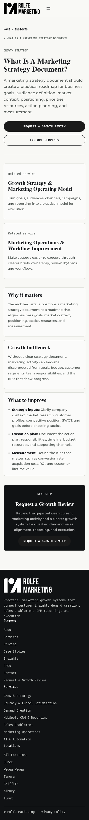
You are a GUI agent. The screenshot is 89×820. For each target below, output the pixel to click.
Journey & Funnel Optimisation (30, 703)
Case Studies (15, 651)
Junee (8, 762)
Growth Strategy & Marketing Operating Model (40, 186)
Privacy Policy (52, 812)
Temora (9, 776)
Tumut (8, 798)
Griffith (11, 784)
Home (7, 29)
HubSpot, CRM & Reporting (25, 717)
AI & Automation (17, 739)
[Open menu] (48, 8)
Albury (9, 791)
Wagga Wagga (14, 769)
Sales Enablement (18, 725)
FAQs (7, 666)
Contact (10, 673)
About (8, 630)
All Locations (15, 755)
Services (11, 637)
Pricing (10, 644)
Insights (21, 29)
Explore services (44, 140)
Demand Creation (17, 710)
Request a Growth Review (44, 126)
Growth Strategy (17, 696)
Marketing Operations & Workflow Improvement (36, 245)
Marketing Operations (22, 732)
